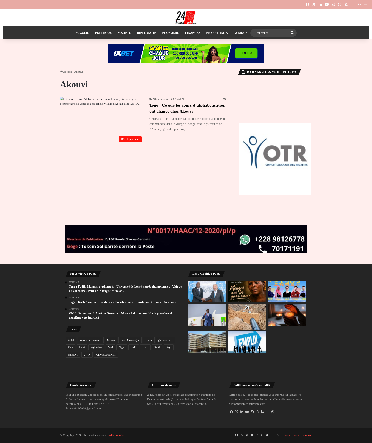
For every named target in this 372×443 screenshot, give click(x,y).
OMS (133, 347)
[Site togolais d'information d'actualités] (186, 18)
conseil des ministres (90, 340)
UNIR (87, 354)
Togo (168, 347)
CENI (71, 340)
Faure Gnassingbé (130, 340)
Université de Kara (105, 354)
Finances (192, 32)
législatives (96, 347)
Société (124, 32)
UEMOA (73, 354)
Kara (70, 347)
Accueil (82, 32)
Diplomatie (146, 32)
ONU (145, 347)
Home (287, 435)
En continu (215, 32)
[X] (236, 411)
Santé (157, 347)
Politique (103, 32)
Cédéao (111, 340)
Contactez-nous (302, 435)
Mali (110, 347)
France (148, 340)
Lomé (82, 347)
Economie (170, 32)
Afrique (240, 32)
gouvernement (165, 340)
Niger (122, 347)
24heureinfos (116, 435)
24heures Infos (160, 99)
